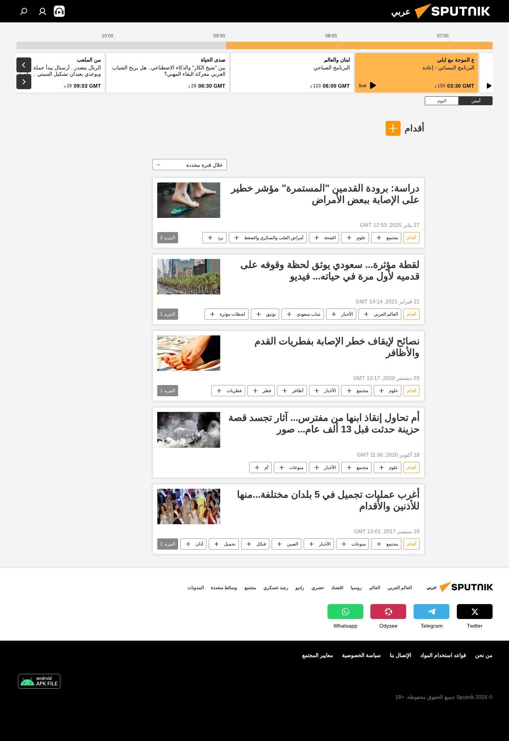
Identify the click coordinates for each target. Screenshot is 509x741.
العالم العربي (386, 314)
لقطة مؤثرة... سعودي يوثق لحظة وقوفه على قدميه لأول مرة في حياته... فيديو (330, 270)
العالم (374, 587)
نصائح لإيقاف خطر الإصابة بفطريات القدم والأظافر (337, 346)
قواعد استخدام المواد (443, 655)
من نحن (484, 655)
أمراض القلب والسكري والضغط (273, 237)
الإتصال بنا (400, 655)
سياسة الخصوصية (361, 655)
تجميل (229, 544)
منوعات (296, 467)
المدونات (195, 587)
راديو (299, 587)
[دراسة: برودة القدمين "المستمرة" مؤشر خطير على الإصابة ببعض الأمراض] (188, 200)
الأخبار (347, 314)
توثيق (271, 314)
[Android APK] (39, 682)
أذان (199, 544)
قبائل (261, 544)
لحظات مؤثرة (232, 314)
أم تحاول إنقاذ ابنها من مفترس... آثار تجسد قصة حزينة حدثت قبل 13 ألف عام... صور (324, 423)
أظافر (297, 390)
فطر (267, 390)
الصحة (330, 237)
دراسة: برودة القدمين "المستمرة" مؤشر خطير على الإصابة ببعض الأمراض (325, 193)
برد (220, 237)
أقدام (414, 128)
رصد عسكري (275, 587)
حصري (318, 587)
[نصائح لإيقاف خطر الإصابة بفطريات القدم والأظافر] (188, 353)
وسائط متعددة (224, 587)
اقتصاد (337, 587)
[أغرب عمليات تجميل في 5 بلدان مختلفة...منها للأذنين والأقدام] (188, 506)
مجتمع (392, 237)
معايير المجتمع (317, 655)
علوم (361, 237)
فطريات (234, 390)
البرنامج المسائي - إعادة (448, 68)
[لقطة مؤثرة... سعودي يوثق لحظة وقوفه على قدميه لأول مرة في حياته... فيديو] (188, 276)
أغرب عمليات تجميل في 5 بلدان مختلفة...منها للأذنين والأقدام (328, 500)
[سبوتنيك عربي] (455, 21)
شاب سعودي (308, 314)
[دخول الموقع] (42, 11)
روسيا (356, 587)
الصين (292, 544)
